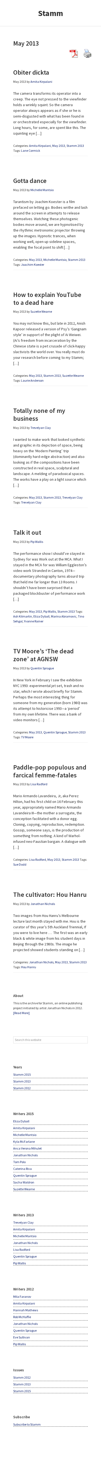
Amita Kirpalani (40, 146)
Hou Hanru (28, 967)
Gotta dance (30, 180)
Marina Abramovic (63, 616)
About (18, 995)
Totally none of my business (39, 414)
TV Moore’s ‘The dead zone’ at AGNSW (43, 655)
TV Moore (27, 737)
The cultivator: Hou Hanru (50, 894)
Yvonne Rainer (33, 621)
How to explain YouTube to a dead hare (47, 298)
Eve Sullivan (21, 1337)
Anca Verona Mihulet (27, 1148)
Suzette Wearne (73, 375)
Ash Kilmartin (22, 616)
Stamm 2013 (75, 146)
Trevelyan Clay (72, 497)
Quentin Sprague (55, 732)
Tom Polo (19, 1162)
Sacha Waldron (23, 1182)
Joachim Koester (32, 264)
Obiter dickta (31, 72)
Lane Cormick (30, 150)
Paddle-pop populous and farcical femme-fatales (49, 771)
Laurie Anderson (32, 380)
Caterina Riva (22, 1169)
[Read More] (21, 1013)
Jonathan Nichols (41, 962)
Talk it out (27, 532)
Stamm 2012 (22, 1088)
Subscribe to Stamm (27, 1424)
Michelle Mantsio (55, 260)
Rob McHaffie (22, 1317)
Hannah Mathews (25, 1310)
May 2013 (58, 146)
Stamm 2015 (22, 1074)
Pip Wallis (49, 611)
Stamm (50, 13)
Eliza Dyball (41, 616)
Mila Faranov (22, 1296)
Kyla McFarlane (24, 1141)
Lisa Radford (37, 859)
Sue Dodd (19, 864)
